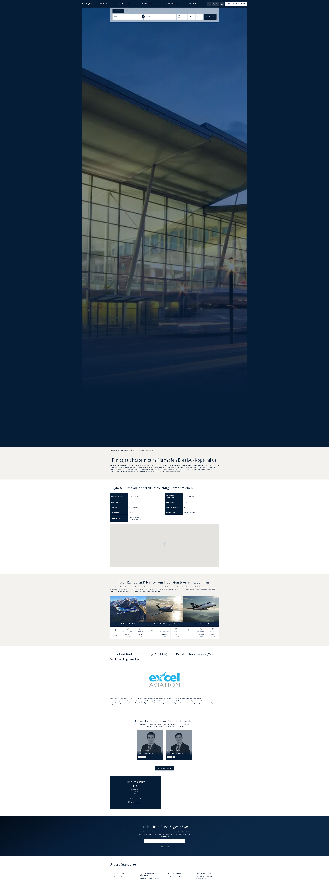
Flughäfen (124, 450)
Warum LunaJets (125, 4)
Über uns (103, 4)
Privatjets (192, 4)
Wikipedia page (134, 519)
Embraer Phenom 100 (201, 624)
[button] (215, 4)
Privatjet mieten (148, 4)
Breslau (213, 465)
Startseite (113, 450)
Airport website (134, 517)
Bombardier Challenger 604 (164, 624)
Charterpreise (171, 4)
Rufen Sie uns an (164, 768)
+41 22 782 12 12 (164, 847)
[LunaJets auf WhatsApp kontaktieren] (222, 4)
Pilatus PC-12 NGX (128, 624)
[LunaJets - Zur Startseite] (87, 4)
